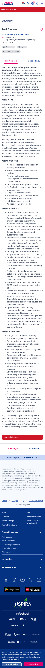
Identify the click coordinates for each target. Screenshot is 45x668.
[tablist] (22, 61)
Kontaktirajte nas (10, 525)
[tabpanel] (22, 248)
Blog (4, 512)
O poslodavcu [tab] (34, 61)
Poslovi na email (8, 541)
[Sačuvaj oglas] (41, 29)
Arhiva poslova (8, 552)
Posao (4, 501)
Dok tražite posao (9, 548)
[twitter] (30, 580)
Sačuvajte (13, 448)
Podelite (35, 448)
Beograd (15, 501)
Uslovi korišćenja (34, 516)
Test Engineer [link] (24, 504)
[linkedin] (39, 580)
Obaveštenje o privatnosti (33, 522)
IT (23, 501)
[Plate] (32, 3)
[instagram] (14, 580)
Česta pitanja (8, 521)
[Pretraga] (28, 3)
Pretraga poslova (8, 537)
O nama (5, 516)
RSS (28, 512)
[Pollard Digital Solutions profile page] (7, 21)
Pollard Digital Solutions (17, 34)
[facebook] (6, 580)
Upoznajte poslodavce (11, 544)
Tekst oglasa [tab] (11, 61)
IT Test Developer (36, 501)
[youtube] (22, 580)
